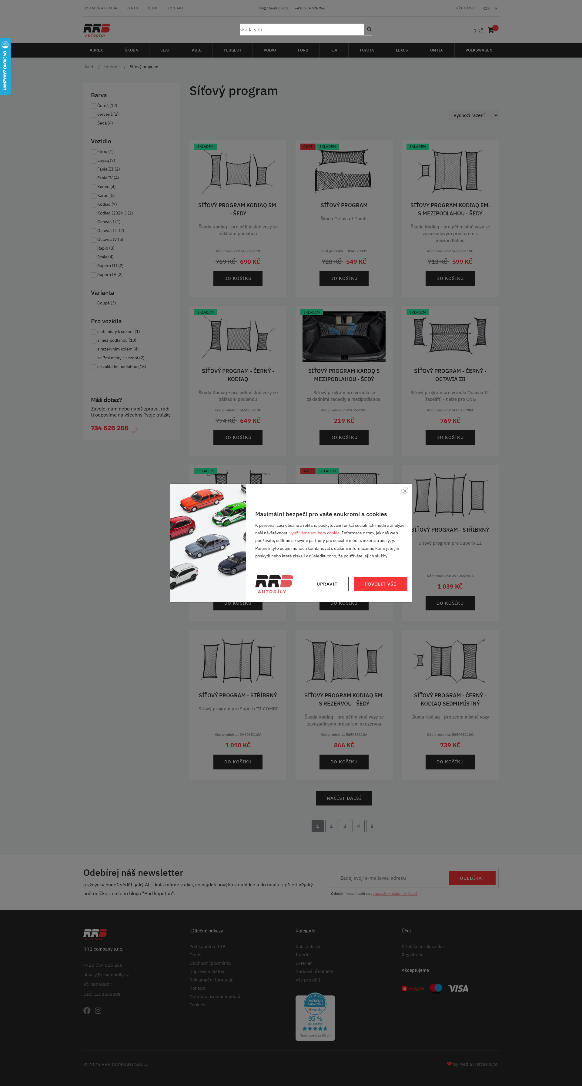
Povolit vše (380, 584)
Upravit (327, 584)
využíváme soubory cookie (314, 533)
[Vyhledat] (368, 29)
